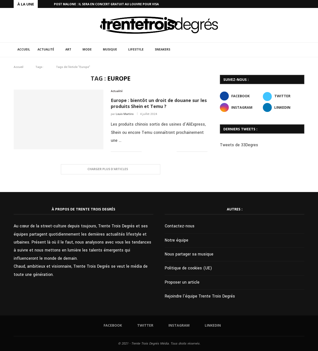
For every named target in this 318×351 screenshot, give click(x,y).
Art (68, 49)
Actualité (46, 49)
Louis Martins (125, 114)
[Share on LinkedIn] (162, 152)
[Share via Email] (172, 152)
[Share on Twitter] (157, 152)
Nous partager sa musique (189, 254)
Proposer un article (182, 282)
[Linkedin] (303, 4)
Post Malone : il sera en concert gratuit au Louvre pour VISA (106, 4)
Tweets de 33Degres (239, 145)
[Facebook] (286, 4)
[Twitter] (291, 4)
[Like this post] (145, 152)
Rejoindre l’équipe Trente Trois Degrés (200, 296)
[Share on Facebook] (152, 152)
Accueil (23, 49)
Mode (87, 49)
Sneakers (162, 49)
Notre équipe (176, 240)
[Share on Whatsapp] (167, 152)
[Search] (301, 50)
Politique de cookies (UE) (188, 268)
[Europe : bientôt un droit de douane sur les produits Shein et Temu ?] (58, 119)
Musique (110, 49)
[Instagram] (297, 4)
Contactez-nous (180, 226)
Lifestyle (136, 49)
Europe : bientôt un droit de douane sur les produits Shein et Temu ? (159, 103)
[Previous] (42, 4)
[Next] (49, 4)
